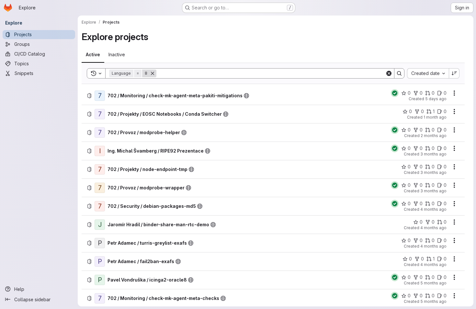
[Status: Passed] (395, 93)
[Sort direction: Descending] (454, 73)
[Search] (399, 73)
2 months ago (434, 135)
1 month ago (435, 117)
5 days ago (436, 98)
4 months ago (433, 209)
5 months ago (433, 283)
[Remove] (152, 73)
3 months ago (433, 154)
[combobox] (428, 73)
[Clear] (389, 73)
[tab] (93, 55)
